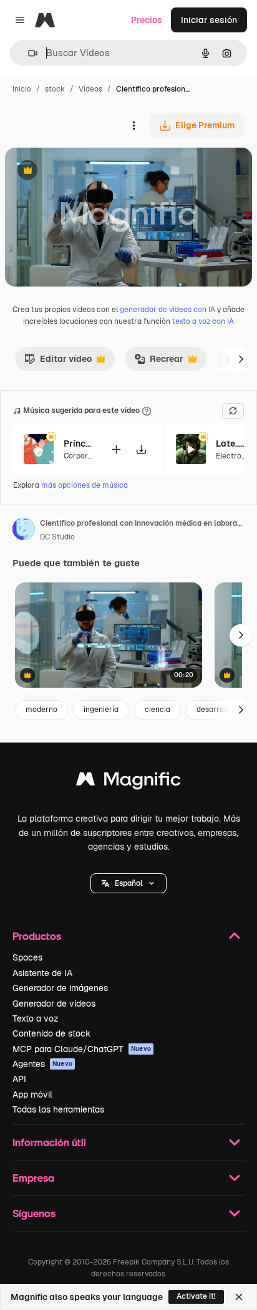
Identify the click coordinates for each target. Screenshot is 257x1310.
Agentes (42, 1064)
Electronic (234, 456)
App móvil (32, 1094)
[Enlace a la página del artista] (23, 531)
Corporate (82, 456)
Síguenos (34, 1213)
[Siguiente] (241, 359)
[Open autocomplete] (28, 53)
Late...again (231, 443)
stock (55, 89)
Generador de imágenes (60, 988)
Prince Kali (79, 443)
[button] (128, 883)
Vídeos (90, 89)
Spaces (27, 957)
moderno (41, 709)
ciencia (157, 709)
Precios (146, 20)
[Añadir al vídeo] (116, 449)
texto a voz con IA (203, 321)
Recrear (158, 362)
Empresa (33, 1177)
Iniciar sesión (209, 20)
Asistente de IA (42, 973)
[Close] (238, 1296)
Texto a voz (35, 1018)
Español (128, 883)
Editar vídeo (58, 362)
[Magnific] (128, 782)
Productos (36, 935)
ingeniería (101, 709)
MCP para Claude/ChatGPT (81, 1049)
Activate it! (196, 1296)
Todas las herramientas (58, 1109)
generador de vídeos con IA (167, 310)
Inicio (21, 89)
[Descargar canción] (141, 449)
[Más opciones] (133, 125)
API (19, 1079)
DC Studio (57, 537)
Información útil (49, 1142)
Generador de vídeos (53, 1003)
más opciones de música (84, 485)
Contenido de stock (51, 1033)
